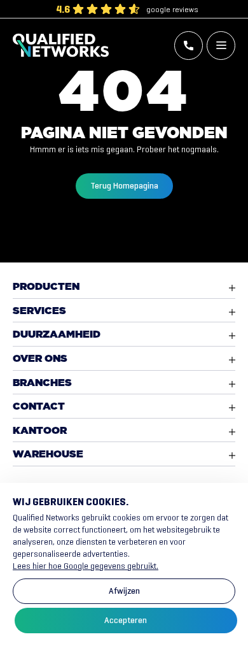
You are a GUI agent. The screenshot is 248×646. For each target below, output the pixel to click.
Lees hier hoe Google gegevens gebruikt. (85, 566)
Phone (188, 45)
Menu (221, 45)
